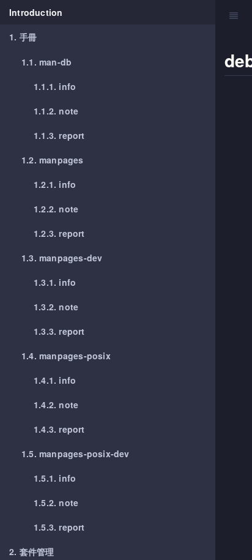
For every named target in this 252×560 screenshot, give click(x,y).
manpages (52, 160)
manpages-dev (61, 258)
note (56, 111)
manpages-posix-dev (75, 453)
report (59, 135)
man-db (46, 62)
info (55, 86)
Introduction (35, 12)
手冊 (23, 37)
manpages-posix (66, 355)
